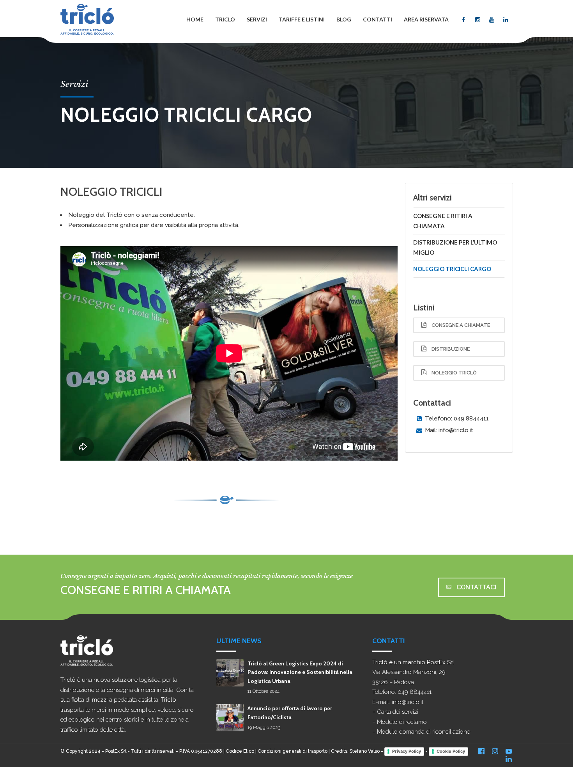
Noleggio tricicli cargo (452, 268)
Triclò (225, 19)
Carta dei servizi (397, 711)
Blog (343, 19)
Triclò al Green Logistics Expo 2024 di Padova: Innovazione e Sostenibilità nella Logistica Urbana (300, 672)
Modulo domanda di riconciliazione (423, 731)
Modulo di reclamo (402, 721)
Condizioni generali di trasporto (292, 751)
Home (194, 19)
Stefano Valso (365, 751)
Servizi (257, 19)
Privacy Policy (406, 751)
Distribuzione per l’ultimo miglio (455, 247)
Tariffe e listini (302, 19)
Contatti (377, 19)
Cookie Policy (451, 751)
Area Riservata (426, 19)
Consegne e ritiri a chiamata (442, 220)
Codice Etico (240, 751)
